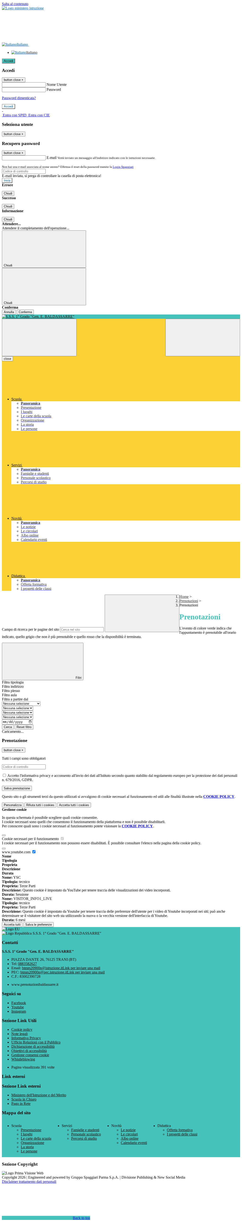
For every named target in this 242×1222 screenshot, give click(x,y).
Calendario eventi (134, 1143)
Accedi (8, 61)
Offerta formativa (180, 1130)
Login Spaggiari (123, 167)
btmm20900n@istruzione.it (61, 968)
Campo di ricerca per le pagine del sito (30, 629)
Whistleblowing (23, 1059)
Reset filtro (24, 727)
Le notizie (128, 1130)
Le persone (29, 1151)
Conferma (25, 312)
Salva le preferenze (38, 924)
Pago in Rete (20, 1104)
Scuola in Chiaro (23, 1099)
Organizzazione (32, 1143)
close (7, 358)
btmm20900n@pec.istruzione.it (62, 972)
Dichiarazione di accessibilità (33, 1046)
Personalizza (13, 805)
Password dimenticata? (19, 98)
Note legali (19, 1034)
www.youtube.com (16, 852)
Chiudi (8, 193)
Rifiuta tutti (40, 805)
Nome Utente (57, 85)
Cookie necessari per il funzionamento (31, 839)
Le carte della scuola (36, 1138)
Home (184, 597)
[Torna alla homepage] (121, 317)
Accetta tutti (74, 805)
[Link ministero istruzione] (23, 8)
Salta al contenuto (15, 4)
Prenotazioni (188, 601)
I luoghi (26, 1134)
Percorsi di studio (84, 1138)
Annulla (9, 312)
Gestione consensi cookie (30, 1055)
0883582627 (27, 964)
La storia (27, 1147)
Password (54, 89)
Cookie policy (21, 1029)
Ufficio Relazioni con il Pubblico (35, 1042)
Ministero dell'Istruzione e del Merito (38, 1095)
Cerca (8, 727)
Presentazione (31, 1130)
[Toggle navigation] (39, 337)
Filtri (78, 677)
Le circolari (129, 1134)
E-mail (51, 158)
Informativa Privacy (26, 1038)
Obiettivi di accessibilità (29, 1051)
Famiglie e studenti (85, 1130)
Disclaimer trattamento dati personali (29, 1182)
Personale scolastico (86, 1134)
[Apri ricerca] (202, 337)
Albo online (129, 1138)
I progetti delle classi (182, 1134)
